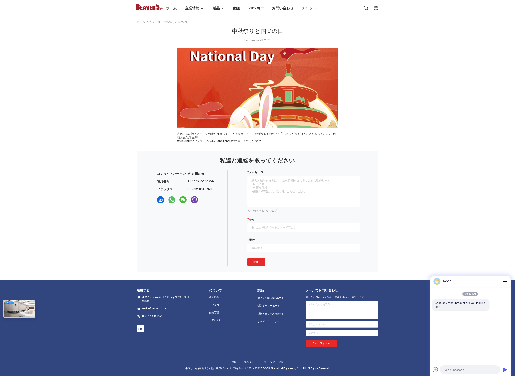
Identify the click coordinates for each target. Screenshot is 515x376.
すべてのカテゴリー (268, 321)
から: (252, 219)
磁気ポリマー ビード (269, 305)
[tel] (205, 199)
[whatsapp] (171, 199)
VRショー (256, 8)
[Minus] (505, 281)
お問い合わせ (216, 320)
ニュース (154, 22)
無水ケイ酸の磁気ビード (271, 297)
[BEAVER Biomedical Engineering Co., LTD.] (149, 6)
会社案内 (214, 304)
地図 (234, 362)
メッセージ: (256, 172)
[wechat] (183, 199)
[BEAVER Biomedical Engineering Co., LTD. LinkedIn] (140, 328)
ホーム (141, 22)
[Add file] (435, 369)
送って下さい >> (321, 343)
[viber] (194, 199)
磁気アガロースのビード (271, 313)
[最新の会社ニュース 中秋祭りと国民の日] (257, 127)
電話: (252, 239)
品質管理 (214, 312)
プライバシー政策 (273, 362)
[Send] (505, 369)
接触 (256, 262)
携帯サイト (250, 362)
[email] (160, 199)
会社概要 (214, 297)
